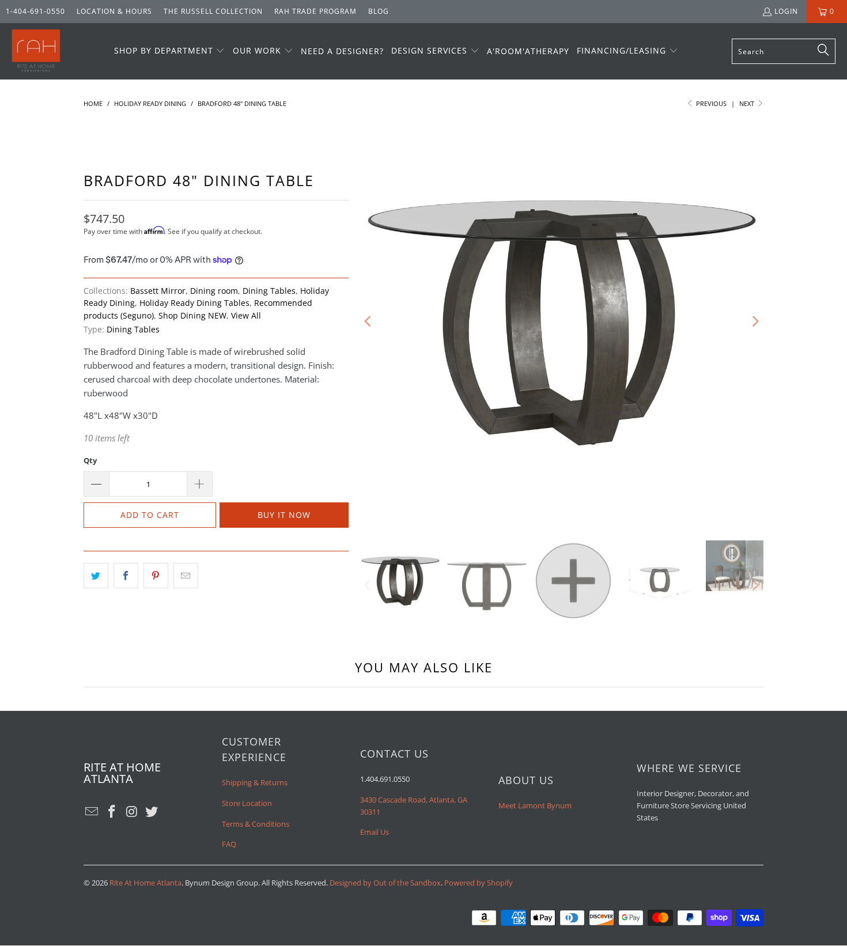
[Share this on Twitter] (96, 575)
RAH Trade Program (315, 11)
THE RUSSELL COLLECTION (213, 11)
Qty (90, 460)
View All (246, 316)
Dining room (214, 291)
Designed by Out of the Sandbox (385, 882)
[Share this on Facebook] (126, 575)
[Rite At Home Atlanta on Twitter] (152, 812)
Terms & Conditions (255, 824)
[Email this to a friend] (185, 575)
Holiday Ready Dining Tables (194, 303)
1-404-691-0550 (35, 11)
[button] (169, 51)
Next (747, 103)
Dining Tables (269, 291)
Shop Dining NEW (192, 316)
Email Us (374, 832)
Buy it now (284, 514)
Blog (378, 11)
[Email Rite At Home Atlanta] (92, 812)
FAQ (229, 844)
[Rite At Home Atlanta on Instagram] (132, 812)
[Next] (755, 321)
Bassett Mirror (158, 291)
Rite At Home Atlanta (145, 882)
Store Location (247, 803)
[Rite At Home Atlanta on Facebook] (112, 812)
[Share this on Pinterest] (155, 575)
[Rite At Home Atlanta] (36, 51)
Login (786, 11)
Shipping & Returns (255, 782)
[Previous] (369, 321)
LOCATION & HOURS (114, 11)
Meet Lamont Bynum (535, 805)
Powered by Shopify (478, 882)
